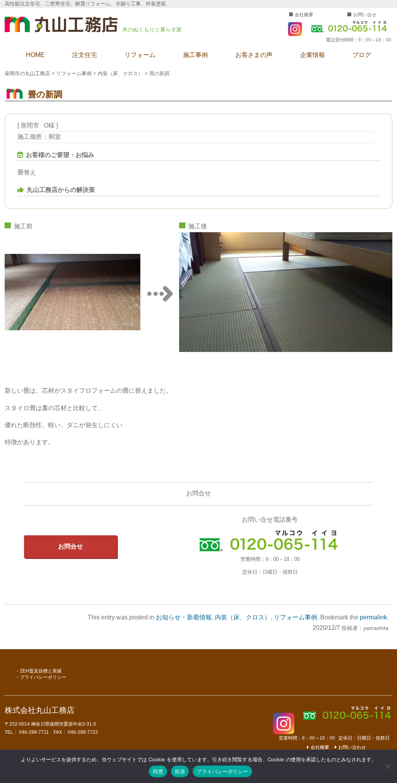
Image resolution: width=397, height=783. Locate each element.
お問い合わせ (352, 747)
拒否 (180, 771)
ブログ (361, 55)
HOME (35, 55)
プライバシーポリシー (43, 677)
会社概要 (304, 14)
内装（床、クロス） (243, 617)
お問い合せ (364, 14)
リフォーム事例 (295, 617)
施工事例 (195, 55)
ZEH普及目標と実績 (41, 671)
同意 (158, 771)
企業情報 (312, 55)
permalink (373, 617)
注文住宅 (84, 55)
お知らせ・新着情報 (184, 617)
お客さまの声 (254, 55)
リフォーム (139, 55)
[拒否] (387, 766)
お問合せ (70, 546)
